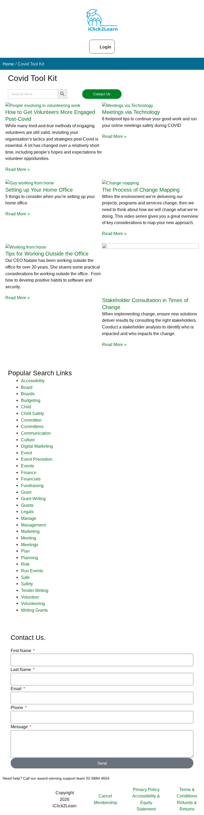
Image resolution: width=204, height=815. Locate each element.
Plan (25, 551)
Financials (31, 478)
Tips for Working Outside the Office (46, 254)
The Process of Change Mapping (141, 190)
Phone (17, 707)
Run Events (32, 570)
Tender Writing (34, 590)
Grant (26, 492)
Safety (27, 583)
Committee (31, 420)
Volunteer (30, 597)
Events (27, 465)
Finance (28, 472)
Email (17, 688)
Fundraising (32, 485)
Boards (28, 393)
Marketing (30, 531)
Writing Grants (34, 610)
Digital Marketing (37, 446)
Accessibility (33, 380)
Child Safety (32, 413)
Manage (28, 518)
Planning (29, 557)
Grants (27, 505)
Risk (25, 564)
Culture (28, 439)
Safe (25, 577)
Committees (32, 426)
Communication (36, 433)
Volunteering (33, 603)
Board (26, 387)
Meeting (28, 538)
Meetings (29, 544)
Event (26, 452)
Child (26, 406)
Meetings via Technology (131, 112)
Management (33, 524)
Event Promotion (36, 459)
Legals (27, 511)
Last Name (21, 669)
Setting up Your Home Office (39, 190)
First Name (21, 650)
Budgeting (30, 400)
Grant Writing (33, 498)
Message (20, 726)
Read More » (17, 169)
